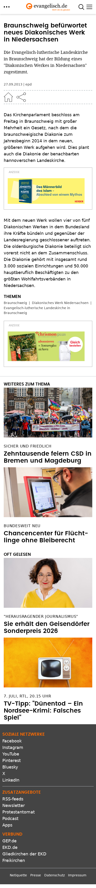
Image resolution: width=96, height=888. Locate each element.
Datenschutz (54, 875)
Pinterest (11, 760)
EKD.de (9, 847)
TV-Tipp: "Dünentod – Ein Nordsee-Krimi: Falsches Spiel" (43, 711)
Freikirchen (13, 860)
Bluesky (10, 767)
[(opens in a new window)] (46, 191)
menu (7, 7)
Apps (7, 825)
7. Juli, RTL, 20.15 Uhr (27, 696)
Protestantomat (18, 811)
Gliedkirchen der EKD (24, 853)
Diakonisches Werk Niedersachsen (60, 303)
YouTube (10, 753)
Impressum (77, 875)
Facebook (12, 740)
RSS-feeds (12, 798)
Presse (35, 875)
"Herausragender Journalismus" (41, 616)
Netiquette (18, 875)
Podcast (10, 818)
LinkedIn (10, 780)
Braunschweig (15, 303)
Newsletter (13, 805)
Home (8, 97)
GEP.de (9, 840)
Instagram (12, 747)
